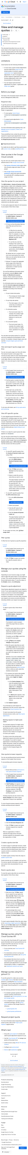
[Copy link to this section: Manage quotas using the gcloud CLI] (11, 974)
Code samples (4, 1114)
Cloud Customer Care (16, 709)
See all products (5, 1082)
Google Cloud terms (6, 1142)
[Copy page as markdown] (16, 30)
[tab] (4, 210)
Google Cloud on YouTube (7, 1132)
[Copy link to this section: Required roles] (12, 102)
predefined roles (19, 149)
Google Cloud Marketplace (7, 1087)
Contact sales (4, 1089)
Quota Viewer (16, 113)
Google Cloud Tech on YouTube (8, 1134)
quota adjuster (13, 1034)
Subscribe (23, 1148)
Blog (2, 1125)
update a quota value (6, 857)
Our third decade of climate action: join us (11, 1144)
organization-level (9, 73)
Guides (23, 17)
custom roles (7, 149)
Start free (5, 12)
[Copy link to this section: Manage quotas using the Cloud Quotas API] (17, 936)
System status (4, 1102)
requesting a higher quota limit (12, 923)
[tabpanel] (14, 273)
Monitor (6, 1050)
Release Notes (4, 1100)
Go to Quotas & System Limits (15, 221)
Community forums (5, 1095)
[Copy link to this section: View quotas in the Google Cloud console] (14, 157)
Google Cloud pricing (6, 1084)
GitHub (2, 1109)
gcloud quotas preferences (14, 1011)
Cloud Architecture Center (7, 1116)
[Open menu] (2, 2)
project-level (18, 69)
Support (3, 1098)
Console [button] (5, 210)
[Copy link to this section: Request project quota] (21, 1017)
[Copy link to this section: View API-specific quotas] (19, 413)
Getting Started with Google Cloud (9, 1111)
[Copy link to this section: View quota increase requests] (23, 754)
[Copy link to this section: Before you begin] (16, 92)
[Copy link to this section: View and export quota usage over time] (5, 349)
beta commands (18, 981)
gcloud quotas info (12, 1008)
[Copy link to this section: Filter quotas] (11, 538)
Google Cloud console (18, 162)
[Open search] (17, 2)
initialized (10, 980)
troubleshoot (14, 1050)
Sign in (24, 1)
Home (2, 17)
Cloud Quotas (11, 8)
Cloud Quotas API (13, 1038)
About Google (4, 1140)
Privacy (10, 1140)
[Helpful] (10, 20)
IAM (16, 1042)
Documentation (9, 6)
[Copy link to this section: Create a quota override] (19, 843)
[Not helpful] (12, 20)
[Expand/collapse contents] (9, 35)
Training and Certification (7, 1118)
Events (2, 1127)
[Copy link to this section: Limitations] (11, 61)
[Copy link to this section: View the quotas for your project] (25, 181)
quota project (15, 1047)
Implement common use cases (14, 966)
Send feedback (7, 23)
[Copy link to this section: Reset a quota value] (16, 870)
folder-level (7, 86)
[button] (14, 144)
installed (3, 980)
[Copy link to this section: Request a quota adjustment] (22, 586)
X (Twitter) (3, 1129)
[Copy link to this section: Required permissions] (16, 144)
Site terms (16, 1140)
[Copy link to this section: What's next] (12, 1030)
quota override (21, 667)
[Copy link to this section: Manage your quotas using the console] (9, 571)
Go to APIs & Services (16, 502)
